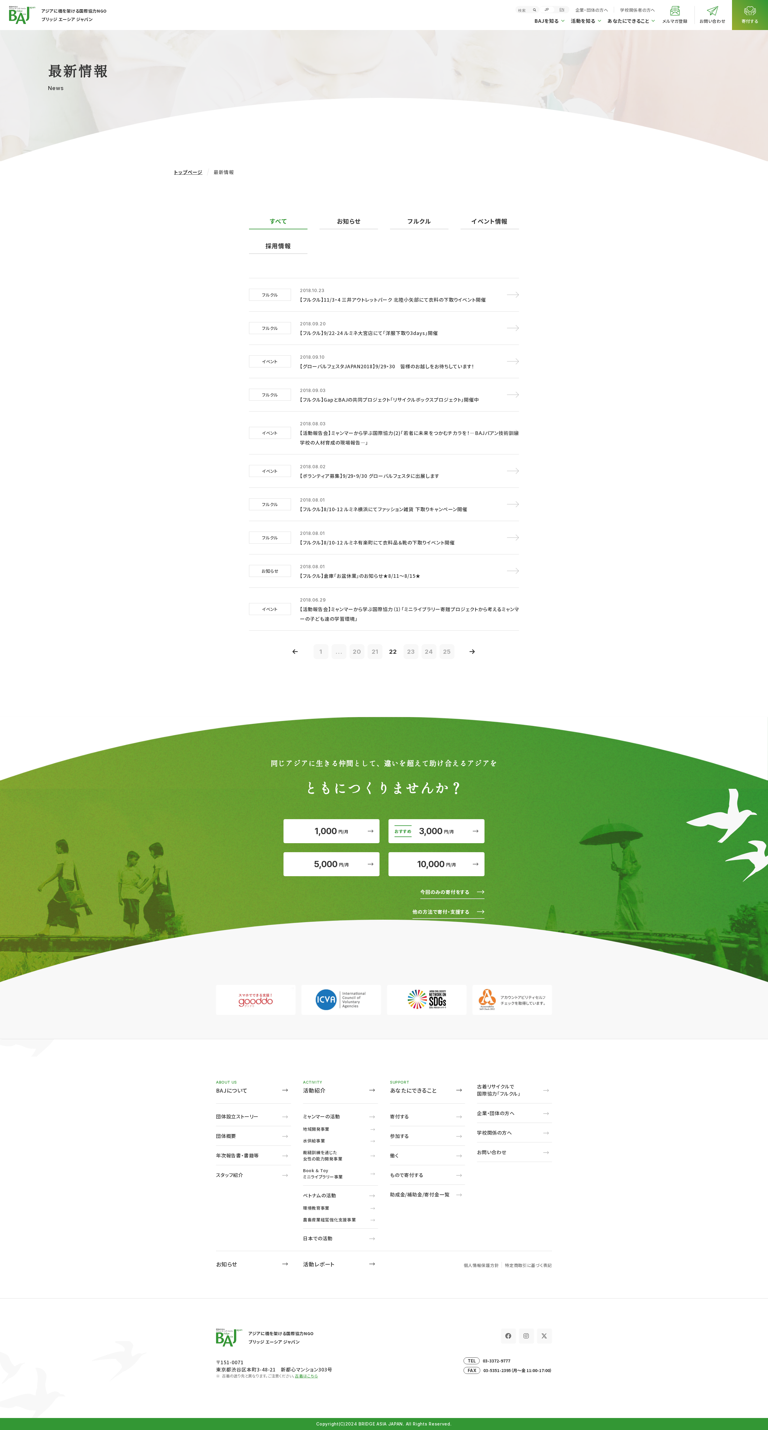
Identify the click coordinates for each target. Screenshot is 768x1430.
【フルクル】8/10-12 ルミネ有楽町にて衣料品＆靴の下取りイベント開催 (377, 542)
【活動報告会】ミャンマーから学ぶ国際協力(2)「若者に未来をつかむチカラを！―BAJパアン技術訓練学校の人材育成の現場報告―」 (409, 437)
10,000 (436, 864)
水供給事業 (314, 1141)
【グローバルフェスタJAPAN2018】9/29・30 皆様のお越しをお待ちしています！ (387, 366)
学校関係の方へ (494, 1132)
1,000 (331, 831)
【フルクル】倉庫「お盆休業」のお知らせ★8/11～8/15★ (360, 575)
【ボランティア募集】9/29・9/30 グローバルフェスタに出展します (369, 475)
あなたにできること (413, 1090)
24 (429, 651)
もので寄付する (406, 1174)
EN (562, 9)
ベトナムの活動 (319, 1195)
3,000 (436, 831)
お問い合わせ (491, 1152)
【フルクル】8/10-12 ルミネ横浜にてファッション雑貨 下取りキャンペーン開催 (383, 509)
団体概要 (226, 1135)
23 (411, 651)
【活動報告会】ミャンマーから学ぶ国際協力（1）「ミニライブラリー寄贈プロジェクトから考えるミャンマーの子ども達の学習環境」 (409, 613)
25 (447, 651)
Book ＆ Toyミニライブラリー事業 (323, 1173)
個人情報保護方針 (481, 1265)
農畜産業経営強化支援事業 (329, 1220)
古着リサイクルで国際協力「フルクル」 (498, 1090)
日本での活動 (318, 1238)
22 (393, 651)
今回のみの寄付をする (445, 891)
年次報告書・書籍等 (237, 1155)
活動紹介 (314, 1090)
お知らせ (226, 1264)
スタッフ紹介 (229, 1174)
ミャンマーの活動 (321, 1116)
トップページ (188, 172)
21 (375, 651)
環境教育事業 (316, 1208)
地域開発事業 (316, 1129)
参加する (399, 1135)
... (339, 651)
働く (394, 1155)
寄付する (399, 1116)
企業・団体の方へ (591, 10)
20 (357, 651)
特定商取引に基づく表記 (528, 1265)
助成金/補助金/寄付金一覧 (419, 1194)
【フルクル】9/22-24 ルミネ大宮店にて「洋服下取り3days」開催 (369, 332)
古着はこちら (306, 1376)
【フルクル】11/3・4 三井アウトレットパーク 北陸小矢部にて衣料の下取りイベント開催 (393, 299)
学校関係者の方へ (637, 10)
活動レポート (319, 1264)
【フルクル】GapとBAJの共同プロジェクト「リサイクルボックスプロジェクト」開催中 (389, 399)
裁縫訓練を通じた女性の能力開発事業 (322, 1155)
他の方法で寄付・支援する (441, 911)
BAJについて (232, 1090)
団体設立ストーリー (237, 1116)
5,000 (331, 864)
